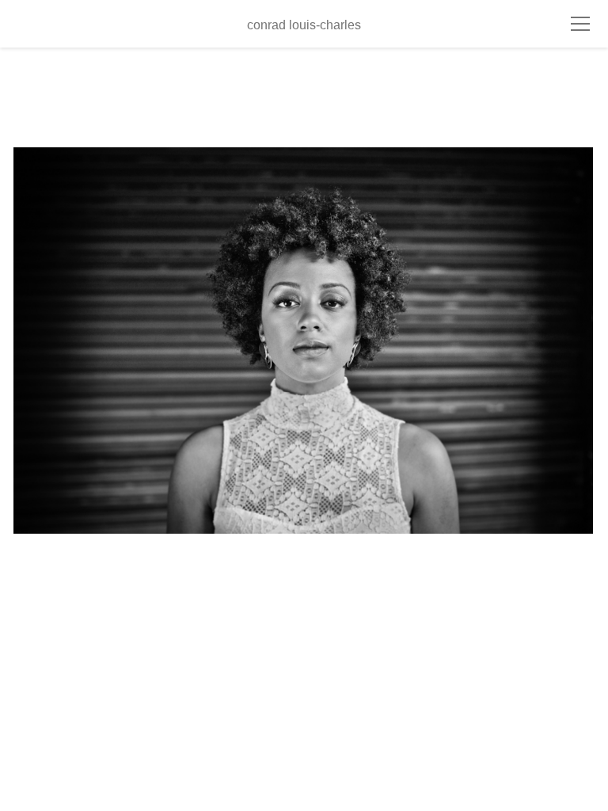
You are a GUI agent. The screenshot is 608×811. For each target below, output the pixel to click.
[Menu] (580, 24)
